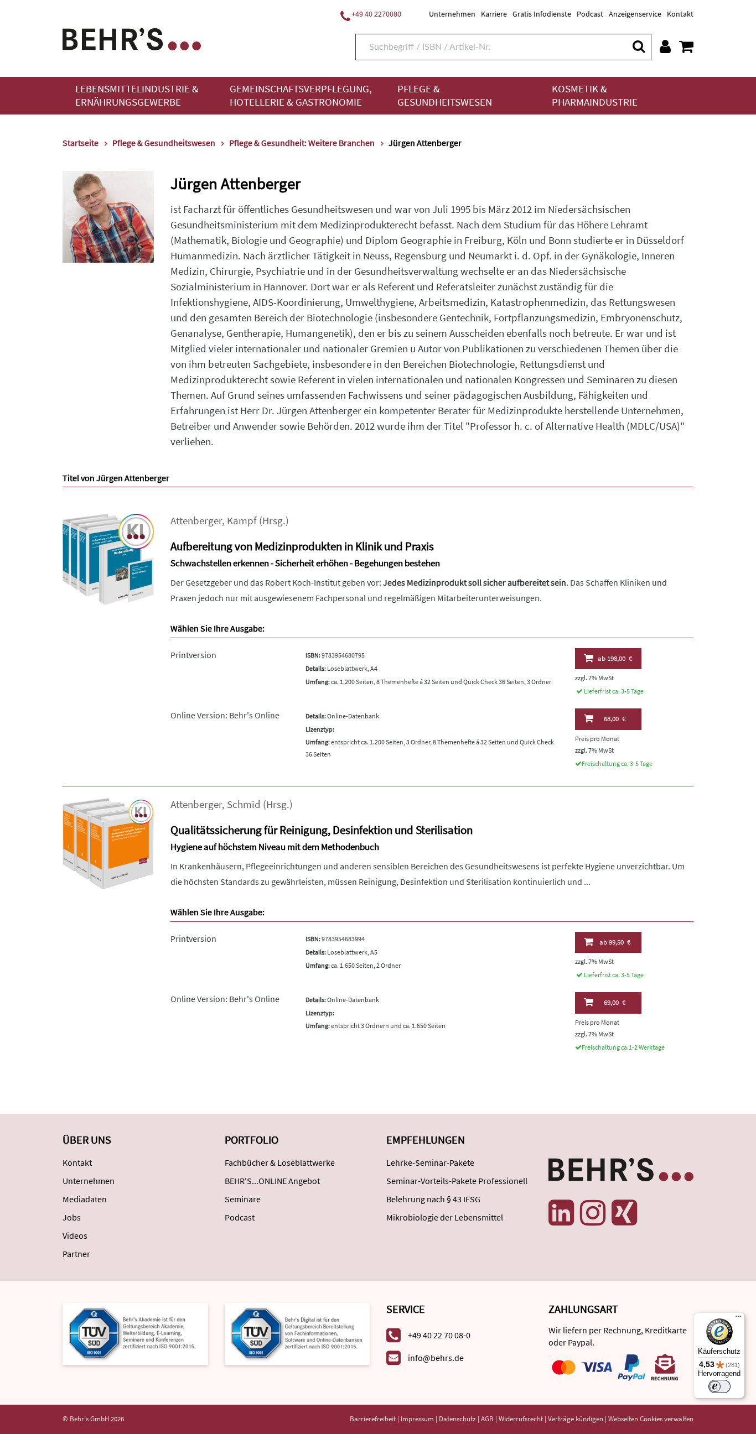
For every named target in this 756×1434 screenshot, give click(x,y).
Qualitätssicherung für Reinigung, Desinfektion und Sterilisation (321, 829)
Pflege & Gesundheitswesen (444, 95)
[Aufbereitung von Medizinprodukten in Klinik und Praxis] (108, 558)
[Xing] (624, 1213)
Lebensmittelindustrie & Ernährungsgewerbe (137, 95)
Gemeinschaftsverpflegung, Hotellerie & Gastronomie (301, 95)
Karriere (494, 14)
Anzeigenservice (635, 14)
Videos (75, 1235)
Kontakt (680, 14)
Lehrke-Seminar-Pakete (430, 1162)
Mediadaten (85, 1198)
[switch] (719, 1386)
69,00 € (614, 1002)
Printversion (193, 654)
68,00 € (614, 718)
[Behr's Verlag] (132, 38)
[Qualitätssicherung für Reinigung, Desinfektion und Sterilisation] (108, 842)
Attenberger (196, 520)
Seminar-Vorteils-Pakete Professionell (456, 1180)
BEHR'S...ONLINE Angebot (272, 1180)
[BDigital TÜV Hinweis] (135, 1333)
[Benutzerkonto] (665, 46)
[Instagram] (592, 1213)
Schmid (244, 804)
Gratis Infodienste (541, 14)
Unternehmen (452, 14)
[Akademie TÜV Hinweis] (297, 1333)
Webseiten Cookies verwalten (650, 1418)
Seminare (243, 1198)
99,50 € (614, 942)
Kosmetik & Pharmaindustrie (595, 95)
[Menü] (738, 1319)
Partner (76, 1253)
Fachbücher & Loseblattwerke (280, 1162)
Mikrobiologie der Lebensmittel (444, 1217)
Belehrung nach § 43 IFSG (433, 1198)
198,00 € (615, 658)
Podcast (590, 14)
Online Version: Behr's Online (224, 715)
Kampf (242, 520)
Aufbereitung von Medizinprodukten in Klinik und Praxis (302, 546)
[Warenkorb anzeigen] (686, 46)
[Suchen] (638, 46)
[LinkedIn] (561, 1213)
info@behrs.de (436, 1357)
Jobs (72, 1217)
